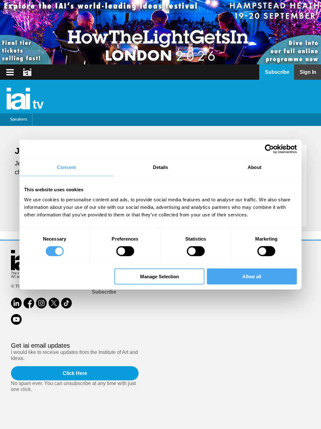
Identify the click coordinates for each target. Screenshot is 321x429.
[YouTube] (16, 319)
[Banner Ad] (160, 32)
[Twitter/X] (54, 303)
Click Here (75, 373)
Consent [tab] (66, 167)
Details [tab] (160, 167)
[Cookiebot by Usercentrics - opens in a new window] (269, 149)
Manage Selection (159, 276)
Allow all (251, 276)
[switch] (125, 251)
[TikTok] (66, 303)
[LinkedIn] (16, 303)
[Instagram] (41, 303)
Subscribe (104, 292)
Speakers (18, 119)
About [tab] (254, 167)
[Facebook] (29, 303)
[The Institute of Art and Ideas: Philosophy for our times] (10, 72)
